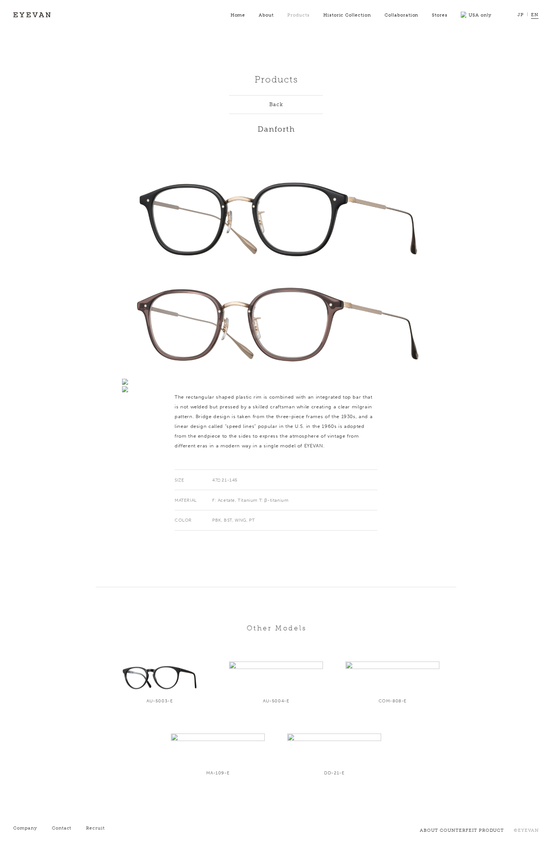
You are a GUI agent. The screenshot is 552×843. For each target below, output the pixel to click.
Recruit (95, 828)
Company (25, 828)
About (266, 15)
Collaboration (401, 15)
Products (298, 15)
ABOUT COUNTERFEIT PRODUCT (462, 830)
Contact (62, 828)
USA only (480, 15)
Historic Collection (347, 15)
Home (238, 15)
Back (276, 104)
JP (520, 14)
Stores (440, 15)
